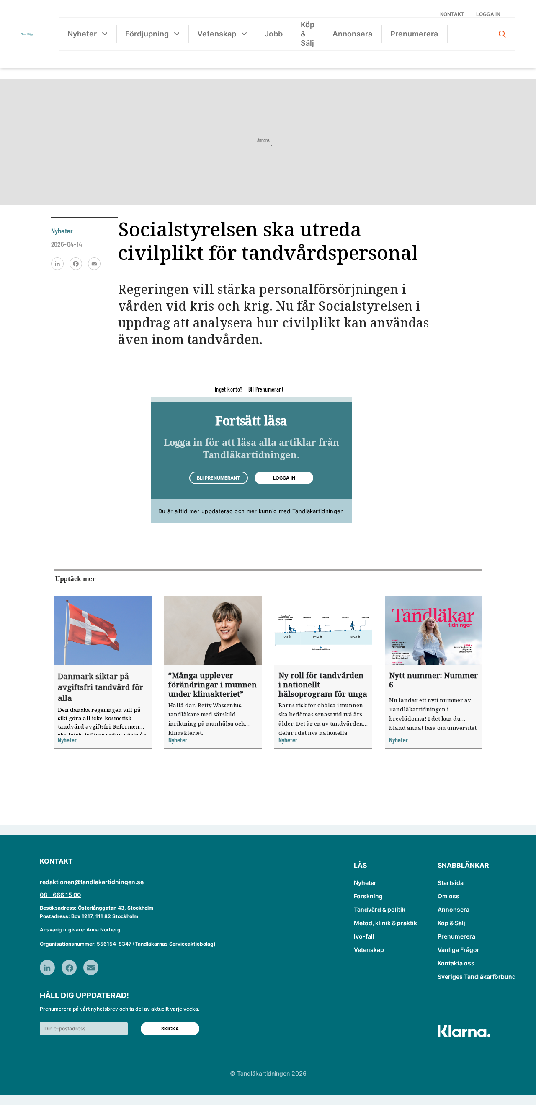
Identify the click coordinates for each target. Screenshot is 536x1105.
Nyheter (82, 33)
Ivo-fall (364, 936)
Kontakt (452, 14)
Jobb (274, 33)
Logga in (488, 14)
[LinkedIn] (57, 263)
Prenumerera (414, 33)
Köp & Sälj (307, 33)
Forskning (368, 896)
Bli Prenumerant (265, 389)
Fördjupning (147, 33)
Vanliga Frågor (458, 949)
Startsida (451, 882)
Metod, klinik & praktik (385, 922)
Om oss (448, 896)
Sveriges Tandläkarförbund (477, 976)
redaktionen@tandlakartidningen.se (92, 881)
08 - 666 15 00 (60, 894)
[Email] (94, 263)
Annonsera (352, 33)
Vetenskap (216, 33)
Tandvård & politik (379, 909)
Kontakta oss (456, 963)
